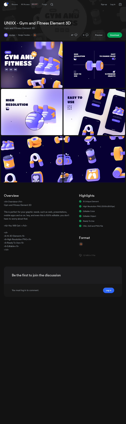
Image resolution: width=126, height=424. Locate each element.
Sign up (104, 4)
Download (114, 35)
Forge (44, 4)
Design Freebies (24, 35)
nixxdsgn (12, 35)
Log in (112, 4)
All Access (29, 4)
